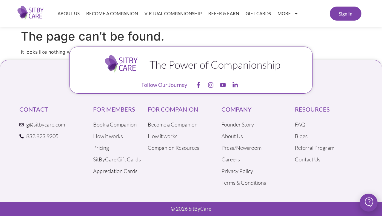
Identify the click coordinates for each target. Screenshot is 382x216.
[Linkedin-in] (235, 85)
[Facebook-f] (198, 85)
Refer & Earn (223, 13)
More (284, 13)
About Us (69, 13)
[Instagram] (210, 85)
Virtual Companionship (173, 13)
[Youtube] (223, 85)
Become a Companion (112, 13)
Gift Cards (258, 13)
